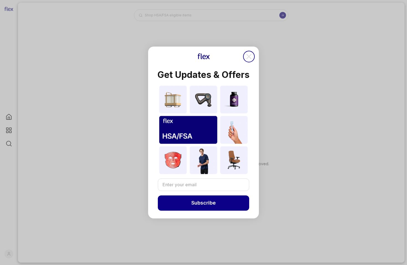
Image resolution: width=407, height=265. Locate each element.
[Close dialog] (248, 56)
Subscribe (203, 203)
